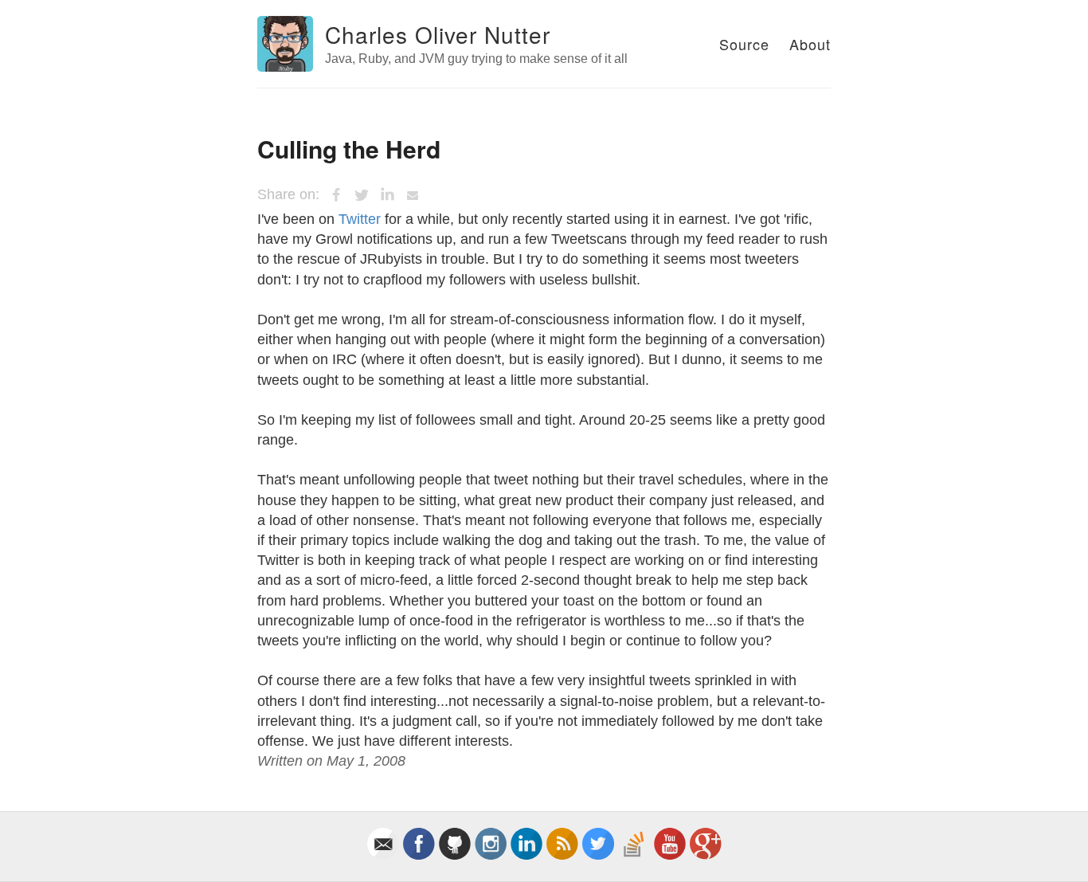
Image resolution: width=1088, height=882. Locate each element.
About (810, 43)
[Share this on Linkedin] (387, 195)
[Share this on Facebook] (336, 195)
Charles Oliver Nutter (437, 34)
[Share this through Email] (412, 195)
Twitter (360, 219)
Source (744, 43)
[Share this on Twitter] (361, 195)
